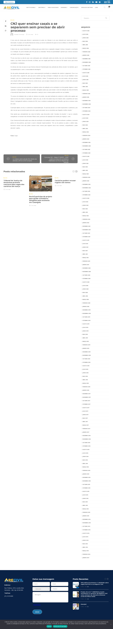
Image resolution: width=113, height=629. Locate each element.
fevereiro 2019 (86, 344)
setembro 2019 (86, 320)
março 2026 (85, 48)
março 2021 (85, 257)
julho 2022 (85, 201)
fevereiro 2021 (86, 261)
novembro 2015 (86, 481)
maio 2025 (85, 83)
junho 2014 (85, 540)
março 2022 (85, 215)
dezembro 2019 (86, 310)
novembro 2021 (86, 229)
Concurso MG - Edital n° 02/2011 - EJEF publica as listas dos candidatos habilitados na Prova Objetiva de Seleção (56, 160)
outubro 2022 (86, 191)
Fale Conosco (9, 2)
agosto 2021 (85, 240)
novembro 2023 (86, 146)
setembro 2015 (86, 488)
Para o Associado (53, 7)
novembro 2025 (86, 62)
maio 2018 (85, 376)
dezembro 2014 (86, 519)
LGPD (96, 7)
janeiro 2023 (85, 180)
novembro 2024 (86, 104)
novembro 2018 (86, 355)
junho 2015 (85, 498)
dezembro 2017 (86, 393)
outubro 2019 (86, 317)
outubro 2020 (86, 275)
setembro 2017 (86, 404)
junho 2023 (85, 163)
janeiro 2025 (85, 97)
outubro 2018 (86, 358)
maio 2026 (85, 41)
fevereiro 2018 (86, 386)
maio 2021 (85, 250)
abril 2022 (85, 212)
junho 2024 (85, 121)
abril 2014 (85, 547)
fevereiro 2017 (86, 428)
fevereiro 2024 (86, 135)
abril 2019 (85, 338)
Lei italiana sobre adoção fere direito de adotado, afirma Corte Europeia (25, 160)
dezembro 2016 (86, 435)
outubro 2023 (86, 149)
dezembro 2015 (86, 477)
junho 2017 (85, 414)
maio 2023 (85, 166)
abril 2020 (85, 296)
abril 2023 (85, 170)
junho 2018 (85, 372)
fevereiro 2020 (86, 303)
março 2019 (85, 341)
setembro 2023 (86, 153)
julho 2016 (85, 453)
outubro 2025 (86, 65)
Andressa (16, 34)
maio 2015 (85, 501)
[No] (111, 624)
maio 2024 (85, 125)
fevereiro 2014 (86, 554)
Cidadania (64, 7)
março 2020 (85, 299)
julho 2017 (85, 411)
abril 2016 (85, 463)
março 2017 (85, 425)
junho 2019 (85, 331)
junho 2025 (85, 79)
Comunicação (74, 7)
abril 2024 (85, 128)
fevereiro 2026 (86, 51)
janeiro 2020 (85, 306)
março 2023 (85, 174)
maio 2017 (85, 418)
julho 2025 (85, 76)
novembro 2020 (86, 271)
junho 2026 (85, 37)
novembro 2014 (86, 522)
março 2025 (85, 90)
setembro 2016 (86, 446)
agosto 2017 (85, 407)
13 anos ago (21, 34)
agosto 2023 (85, 156)
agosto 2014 (85, 533)
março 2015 (85, 509)
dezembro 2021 (86, 226)
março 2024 (85, 132)
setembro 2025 (86, 69)
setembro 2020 (86, 278)
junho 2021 (85, 247)
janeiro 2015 (85, 515)
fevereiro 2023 (86, 177)
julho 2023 (85, 160)
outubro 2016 (86, 442)
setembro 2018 (86, 362)
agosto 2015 (85, 491)
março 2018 (85, 383)
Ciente (49, 626)
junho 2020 (85, 289)
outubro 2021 (86, 233)
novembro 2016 (86, 439)
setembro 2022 (86, 194)
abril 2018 (85, 379)
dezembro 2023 (86, 142)
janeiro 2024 (85, 139)
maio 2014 (85, 543)
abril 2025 (85, 86)
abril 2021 (85, 254)
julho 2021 (85, 243)
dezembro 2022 (86, 184)
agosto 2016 (85, 449)
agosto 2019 (85, 324)
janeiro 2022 (85, 222)
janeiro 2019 (85, 348)
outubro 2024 (86, 107)
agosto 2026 (85, 30)
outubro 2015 (86, 484)
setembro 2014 (86, 529)
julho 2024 (85, 118)
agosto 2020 (85, 282)
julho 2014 (85, 536)
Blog (12, 20)
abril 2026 (85, 44)
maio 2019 (85, 334)
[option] (15, 182)
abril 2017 (85, 421)
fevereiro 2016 (86, 470)
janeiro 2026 (85, 55)
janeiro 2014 (85, 557)
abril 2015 (85, 505)
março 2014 (85, 550)
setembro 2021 (86, 236)
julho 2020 (85, 285)
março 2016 (85, 467)
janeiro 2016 (85, 474)
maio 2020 (85, 292)
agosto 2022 (85, 198)
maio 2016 (85, 460)
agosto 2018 (85, 365)
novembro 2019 (86, 313)
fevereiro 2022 (86, 219)
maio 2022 (85, 208)
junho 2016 (85, 456)
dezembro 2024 (86, 100)
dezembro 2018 (86, 351)
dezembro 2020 (86, 268)
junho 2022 (85, 205)
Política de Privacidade (60, 626)
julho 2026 (85, 34)
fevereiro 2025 (86, 93)
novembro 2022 (86, 187)
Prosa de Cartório (87, 7)
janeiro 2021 (85, 264)
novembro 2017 (86, 397)
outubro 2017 (86, 400)
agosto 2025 (85, 72)
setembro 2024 (86, 111)
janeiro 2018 (85, 390)
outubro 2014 (86, 526)
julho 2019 (85, 327)
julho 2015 (85, 495)
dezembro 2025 (86, 58)
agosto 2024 (85, 114)
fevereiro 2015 (86, 512)
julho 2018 (85, 369)
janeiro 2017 (85, 432)
